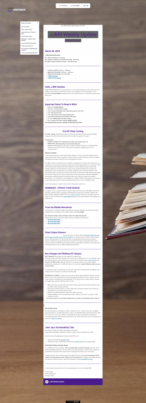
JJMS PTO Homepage (54, 78)
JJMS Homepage (53, 76)
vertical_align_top (37, 23)
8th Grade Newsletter (54, 223)
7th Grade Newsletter (54, 221)
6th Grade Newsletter (54, 219)
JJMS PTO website (56, 318)
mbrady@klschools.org (86, 359)
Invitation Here (65, 340)
